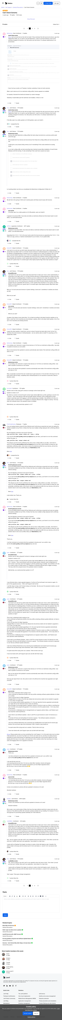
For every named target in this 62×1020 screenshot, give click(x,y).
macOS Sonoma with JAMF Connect (12, 934)
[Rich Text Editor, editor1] (31, 905)
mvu (8, 107)
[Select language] (41, 3)
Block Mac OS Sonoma (8, 925)
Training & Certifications (9, 996)
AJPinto (9, 226)
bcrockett (9, 388)
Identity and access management (47, 996)
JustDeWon (9, 821)
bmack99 (9, 248)
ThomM (8, 962)
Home (2, 7)
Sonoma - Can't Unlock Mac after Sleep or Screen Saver (17, 943)
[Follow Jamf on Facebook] (16, 985)
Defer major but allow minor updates (12, 929)
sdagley (9, 798)
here (11, 451)
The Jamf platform (23, 993)
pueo (8, 552)
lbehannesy (10, 33)
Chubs (7, 953)
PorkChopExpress (11, 424)
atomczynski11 (10, 971)
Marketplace (6, 1003)
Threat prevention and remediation (47, 1000)
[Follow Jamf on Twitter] (4, 985)
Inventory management (24, 1003)
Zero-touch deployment (24, 996)
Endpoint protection (44, 998)
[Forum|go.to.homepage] (8, 3)
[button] (3, 3)
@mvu (9, 37)
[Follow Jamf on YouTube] (10, 985)
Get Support (9, 7)
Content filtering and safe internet (47, 1003)
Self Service (42, 993)
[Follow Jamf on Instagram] (13, 985)
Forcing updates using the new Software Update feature (17, 938)
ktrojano (8, 958)
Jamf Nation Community (9, 998)
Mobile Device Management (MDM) (27, 998)
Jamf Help (5, 993)
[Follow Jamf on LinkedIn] (7, 985)
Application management (24, 1000)
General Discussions (18, 7)
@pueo (8, 734)
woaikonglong (9, 966)
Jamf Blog (5, 1000)
